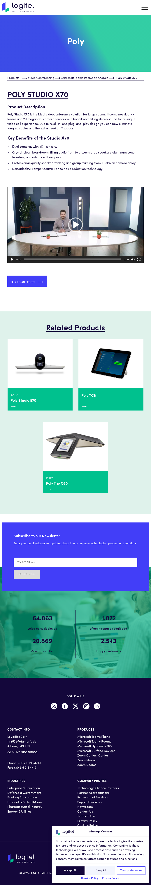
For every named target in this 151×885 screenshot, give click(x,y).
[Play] (12, 259)
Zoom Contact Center (92, 755)
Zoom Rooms (86, 765)
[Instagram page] (86, 706)
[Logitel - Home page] (18, 7)
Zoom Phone (86, 760)
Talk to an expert (23, 282)
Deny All (101, 870)
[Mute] (133, 259)
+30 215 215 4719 (25, 768)
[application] (75, 225)
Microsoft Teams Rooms (94, 741)
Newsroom (85, 807)
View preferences (131, 870)
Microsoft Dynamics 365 (94, 746)
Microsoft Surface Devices (96, 751)
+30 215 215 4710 (29, 763)
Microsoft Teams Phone (93, 737)
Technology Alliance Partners (98, 788)
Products (13, 78)
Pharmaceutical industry (24, 807)
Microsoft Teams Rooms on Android (84, 78)
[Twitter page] (75, 706)
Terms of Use (86, 816)
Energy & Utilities (19, 811)
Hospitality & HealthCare (24, 802)
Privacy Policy (110, 878)
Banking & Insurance (22, 797)
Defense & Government (24, 793)
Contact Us (85, 811)
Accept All (70, 870)
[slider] (72, 259)
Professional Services (92, 797)
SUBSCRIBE (26, 574)
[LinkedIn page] (97, 706)
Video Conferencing (41, 78)
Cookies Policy (89, 878)
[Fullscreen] (139, 259)
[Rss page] (54, 706)
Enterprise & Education (23, 788)
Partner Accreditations (93, 793)
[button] (75, 224)
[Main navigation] (144, 7)
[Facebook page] (64, 706)
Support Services (89, 802)
